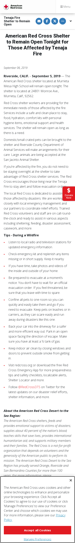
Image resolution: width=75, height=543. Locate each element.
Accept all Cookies (37, 530)
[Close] (71, 480)
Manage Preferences (37, 539)
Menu (66, 6)
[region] (37, 509)
